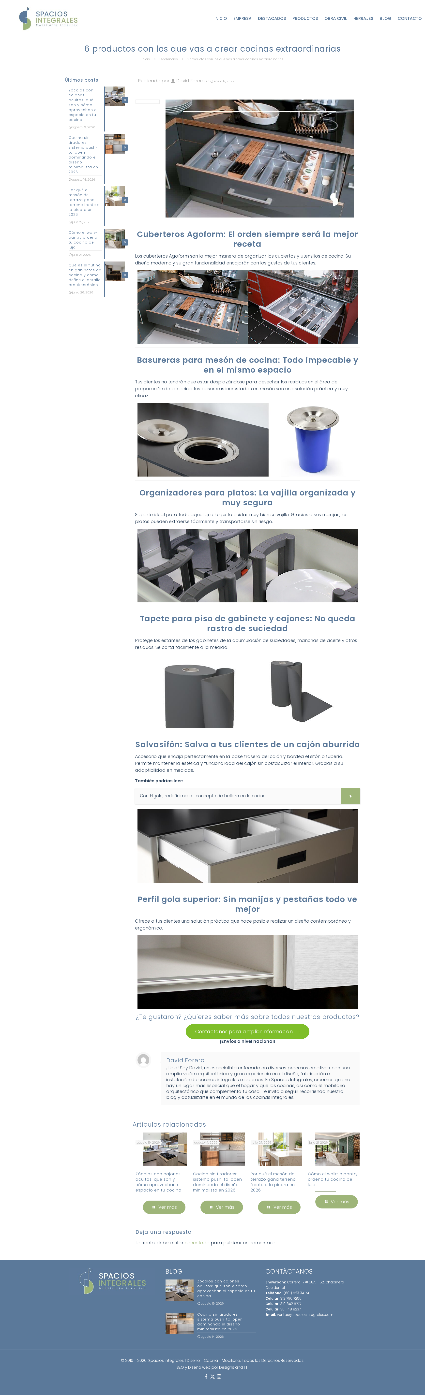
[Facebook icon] (206, 1376)
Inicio (146, 59)
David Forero (190, 81)
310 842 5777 (290, 1303)
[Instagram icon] (218, 1376)
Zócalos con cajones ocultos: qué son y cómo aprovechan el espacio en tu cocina (159, 1182)
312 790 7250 (291, 1298)
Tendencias (168, 59)
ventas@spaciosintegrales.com (305, 1314)
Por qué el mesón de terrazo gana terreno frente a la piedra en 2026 (273, 1182)
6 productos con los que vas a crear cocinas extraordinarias (235, 59)
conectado (197, 1243)
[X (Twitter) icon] (212, 1376)
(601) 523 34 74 (296, 1293)
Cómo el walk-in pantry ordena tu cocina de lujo (333, 1179)
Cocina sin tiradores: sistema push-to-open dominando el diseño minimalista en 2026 (217, 1182)
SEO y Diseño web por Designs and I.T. (212, 1367)
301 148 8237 (290, 1309)
